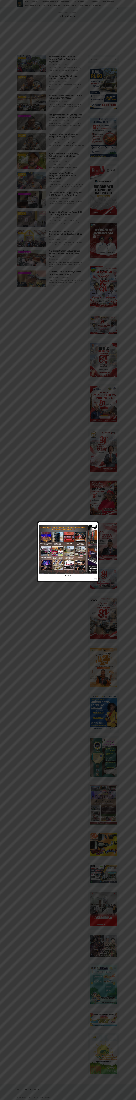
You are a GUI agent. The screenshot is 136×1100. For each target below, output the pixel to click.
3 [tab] (70, 575)
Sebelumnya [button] (41, 549)
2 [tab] (68, 575)
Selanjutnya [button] (95, 549)
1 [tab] (65, 575)
